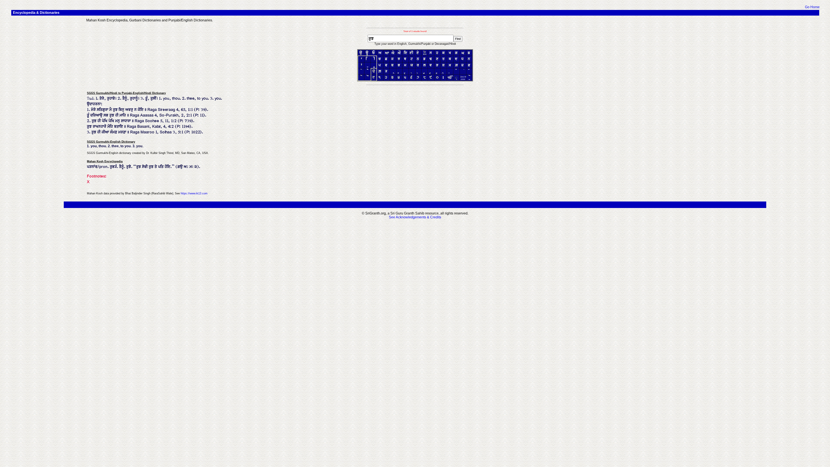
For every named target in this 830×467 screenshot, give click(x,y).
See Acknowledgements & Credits (415, 217)
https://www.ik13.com (194, 193)
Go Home (812, 7)
